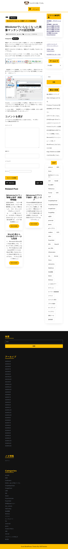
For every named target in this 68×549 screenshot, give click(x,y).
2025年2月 (8, 364)
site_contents (8, 506)
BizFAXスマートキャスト (53, 175)
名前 (7, 151)
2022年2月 (8, 374)
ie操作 (49, 216)
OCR (58, 232)
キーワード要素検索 (53, 291)
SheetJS (56, 244)
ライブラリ (51, 311)
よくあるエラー (52, 283)
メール (8, 161)
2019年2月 (8, 435)
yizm (20, 34)
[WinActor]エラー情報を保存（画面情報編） (14, 197)
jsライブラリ (51, 228)
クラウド (50, 295)
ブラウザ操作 (51, 303)
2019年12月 (8, 410)
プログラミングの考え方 (11, 536)
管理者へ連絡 (50, 49)
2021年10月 (8, 379)
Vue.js (49, 260)
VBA (6, 531)
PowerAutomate (9, 498)
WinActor (13, 17)
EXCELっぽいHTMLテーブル (12, 483)
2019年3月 (8, 433)
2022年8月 (8, 366)
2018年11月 (8, 443)
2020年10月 (8, 389)
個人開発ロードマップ (53, 94)
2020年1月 (8, 407)
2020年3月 (8, 402)
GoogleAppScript (52, 200)
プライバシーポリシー (52, 45)
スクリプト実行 (52, 299)
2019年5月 (8, 428)
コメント (8, 125)
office (49, 236)
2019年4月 (8, 430)
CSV (49, 180)
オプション (51, 287)
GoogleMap (51, 212)
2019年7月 (8, 422)
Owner (7, 495)
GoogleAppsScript (53, 204)
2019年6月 (8, 425)
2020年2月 (8, 405)
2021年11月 (8, 376)
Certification (8, 480)
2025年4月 (8, 361)
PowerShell (51, 240)
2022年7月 (8, 369)
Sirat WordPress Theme (29, 546)
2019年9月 (8, 417)
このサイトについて (52, 44)
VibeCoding (8, 508)
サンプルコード (9, 519)
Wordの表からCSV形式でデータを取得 (14, 236)
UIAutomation (51, 252)
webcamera (51, 264)
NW (6, 493)
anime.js (50, 167)
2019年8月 (8, 420)
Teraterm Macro (9, 528)
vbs (49, 256)
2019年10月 (8, 415)
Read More (15, 226)
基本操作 (50, 319)
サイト (7, 171)
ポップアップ (51, 307)
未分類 (7, 539)
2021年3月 (8, 381)
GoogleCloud (51, 208)
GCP (49, 196)
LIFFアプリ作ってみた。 (54, 115)
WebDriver (51, 268)
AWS (58, 167)
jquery (49, 224)
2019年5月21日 (12, 34)
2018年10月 (8, 445)
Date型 (56, 180)
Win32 (50, 276)
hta (6, 521)
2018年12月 (8, 440)
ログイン (7, 460)
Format (50, 192)
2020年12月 (8, 384)
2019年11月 (8, 412)
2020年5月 (8, 399)
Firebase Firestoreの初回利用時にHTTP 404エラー (53, 108)
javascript (50, 220)
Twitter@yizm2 (50, 51)
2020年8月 (8, 394)
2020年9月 (8, 392)
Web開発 (50, 272)
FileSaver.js (51, 188)
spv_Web (50, 248)
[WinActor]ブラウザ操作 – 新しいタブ (34, 197)
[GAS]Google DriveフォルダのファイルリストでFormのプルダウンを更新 (54, 123)
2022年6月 (8, 371)
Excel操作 (50, 184)
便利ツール (51, 315)
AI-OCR (7, 475)
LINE (6, 490)
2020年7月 (8, 397)
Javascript (7, 523)
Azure (49, 171)
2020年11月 (8, 387)
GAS (57, 192)
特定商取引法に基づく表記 (54, 54)
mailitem (50, 232)
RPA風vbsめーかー (10, 503)
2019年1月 (8, 438)
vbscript (56, 256)
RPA (49, 244)
